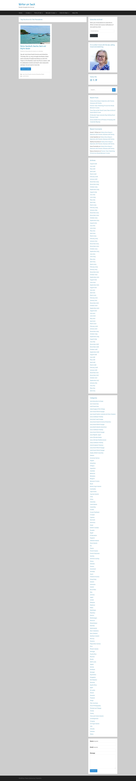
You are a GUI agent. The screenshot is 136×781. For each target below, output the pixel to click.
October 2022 (93, 274)
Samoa (92, 667)
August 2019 (93, 339)
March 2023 (93, 264)
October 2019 (93, 334)
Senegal (92, 672)
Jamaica (92, 594)
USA (91, 726)
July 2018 (92, 357)
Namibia (92, 625)
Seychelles (93, 674)
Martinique (93, 610)
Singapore (93, 677)
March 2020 (93, 323)
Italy (91, 592)
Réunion (92, 656)
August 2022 (93, 279)
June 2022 (93, 282)
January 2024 (93, 241)
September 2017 (94, 380)
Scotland (92, 669)
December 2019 (94, 331)
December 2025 (94, 181)
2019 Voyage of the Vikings (97, 409)
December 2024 (94, 212)
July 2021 (92, 290)
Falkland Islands (94, 540)
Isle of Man (93, 589)
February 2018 (94, 367)
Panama (92, 641)
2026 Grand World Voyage (97, 450)
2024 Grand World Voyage (97, 432)
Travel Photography (95, 705)
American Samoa (94, 458)
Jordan (92, 600)
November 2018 (94, 347)
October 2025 (93, 187)
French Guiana (94, 551)
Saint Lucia (93, 662)
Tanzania (92, 695)
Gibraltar (92, 563)
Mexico (92, 615)
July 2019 (92, 341)
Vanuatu (92, 729)
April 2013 (92, 390)
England (92, 538)
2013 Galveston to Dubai (96, 401)
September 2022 (94, 277)
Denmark (92, 520)
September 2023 (94, 251)
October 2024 (93, 218)
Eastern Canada (94, 527)
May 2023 (92, 259)
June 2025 (93, 197)
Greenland (93, 569)
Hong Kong (93, 579)
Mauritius (92, 613)
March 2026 (93, 174)
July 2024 (92, 225)
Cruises (28, 13)
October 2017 (93, 377)
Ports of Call (37, 13)
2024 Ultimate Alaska (96, 437)
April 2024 (92, 233)
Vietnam (92, 731)
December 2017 (94, 372)
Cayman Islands (94, 494)
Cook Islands (93, 504)
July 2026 (92, 166)
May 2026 (92, 169)
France (92, 548)
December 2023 (94, 243)
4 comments (25, 76)
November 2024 (94, 215)
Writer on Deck (27, 4)
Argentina (92, 468)
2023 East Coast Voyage (96, 419)
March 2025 (93, 205)
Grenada (92, 571)
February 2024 (94, 238)
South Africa (93, 685)
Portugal (92, 651)
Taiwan (92, 692)
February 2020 (94, 326)
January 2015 (93, 383)
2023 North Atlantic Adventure (98, 427)
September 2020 (94, 308)
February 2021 (94, 298)
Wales (91, 734)
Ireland (92, 587)
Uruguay (92, 721)
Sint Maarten (93, 680)
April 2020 (92, 321)
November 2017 (94, 375)
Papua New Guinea (95, 643)
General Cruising (94, 558)
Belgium (92, 478)
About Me (75, 13)
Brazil (42, 74)
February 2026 (94, 176)
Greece (92, 566)
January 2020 (93, 328)
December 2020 (94, 303)
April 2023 (92, 261)
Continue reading (25, 69)
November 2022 (94, 272)
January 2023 (93, 269)
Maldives (92, 605)
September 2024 (94, 220)
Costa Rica (93, 507)
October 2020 (93, 305)
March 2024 (93, 236)
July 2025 (92, 194)
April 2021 (92, 292)
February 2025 (94, 207)
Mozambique (93, 623)
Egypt (91, 532)
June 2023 (93, 256)
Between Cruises (50, 13)
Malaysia (92, 602)
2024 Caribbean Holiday (96, 429)
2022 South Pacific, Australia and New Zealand (103, 414)
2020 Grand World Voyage (97, 411)
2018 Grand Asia (94, 406)
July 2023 (92, 254)
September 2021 (94, 285)
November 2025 (94, 184)
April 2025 (92, 202)
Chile (91, 496)
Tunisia (92, 711)
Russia (92, 659)
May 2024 (92, 230)
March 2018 (93, 365)
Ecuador (92, 530)
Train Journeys (94, 703)
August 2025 (93, 192)
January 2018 (93, 370)
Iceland (92, 582)
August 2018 (93, 354)
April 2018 (92, 362)
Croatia (92, 509)
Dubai (91, 525)
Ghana (92, 561)
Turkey (92, 713)
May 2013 (92, 388)
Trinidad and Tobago (95, 708)
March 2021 (93, 295)
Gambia (92, 556)
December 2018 (94, 344)
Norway (92, 638)
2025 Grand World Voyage (97, 447)
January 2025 (93, 210)
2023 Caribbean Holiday (96, 416)
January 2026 (93, 179)
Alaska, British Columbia (96, 453)
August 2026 (93, 163)
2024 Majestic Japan (95, 434)
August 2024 (93, 223)
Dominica (92, 522)
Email (94, 747)
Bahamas (92, 473)
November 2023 (94, 246)
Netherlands (93, 628)
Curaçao (92, 514)
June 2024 (93, 228)
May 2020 (92, 318)
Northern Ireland (94, 636)
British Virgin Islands (95, 486)
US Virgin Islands (94, 723)
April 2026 (92, 171)
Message (92, 753)
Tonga (91, 700)
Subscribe (94, 35)
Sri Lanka (92, 690)
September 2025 (94, 189)
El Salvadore (93, 535)
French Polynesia (94, 553)
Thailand (92, 698)
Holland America (94, 576)
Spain (91, 687)
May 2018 (92, 359)
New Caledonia (94, 631)
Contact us (93, 770)
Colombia (92, 502)
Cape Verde (93, 491)
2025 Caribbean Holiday (96, 442)
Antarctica (93, 463)
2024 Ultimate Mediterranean (98, 440)
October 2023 (93, 249)
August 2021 (93, 287)
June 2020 (93, 316)
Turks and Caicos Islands (96, 716)
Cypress (92, 517)
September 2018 (94, 352)
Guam (91, 574)
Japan (91, 597)
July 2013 (92, 385)
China (91, 499)
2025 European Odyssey (96, 445)
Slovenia (92, 682)
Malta (91, 607)
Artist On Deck (64, 13)
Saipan (92, 664)
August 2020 (93, 310)
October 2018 (93, 349)
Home (20, 13)
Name (94, 741)
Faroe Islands (93, 543)
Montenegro (93, 618)
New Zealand (93, 633)
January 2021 (93, 300)
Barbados (92, 476)
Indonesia (92, 584)
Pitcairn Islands (94, 649)
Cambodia (93, 489)
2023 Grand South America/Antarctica (31, 74)
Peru (91, 646)
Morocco (92, 620)
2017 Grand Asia (94, 404)
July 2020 (92, 313)
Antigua (92, 465)
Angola (92, 460)
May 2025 (92, 200)
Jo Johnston (40, 51)
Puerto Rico (93, 654)
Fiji (91, 545)
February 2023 (94, 267)
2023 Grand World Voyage (97, 424)
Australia (92, 471)
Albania (92, 455)
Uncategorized (94, 718)
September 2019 (94, 336)
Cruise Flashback (94, 512)
